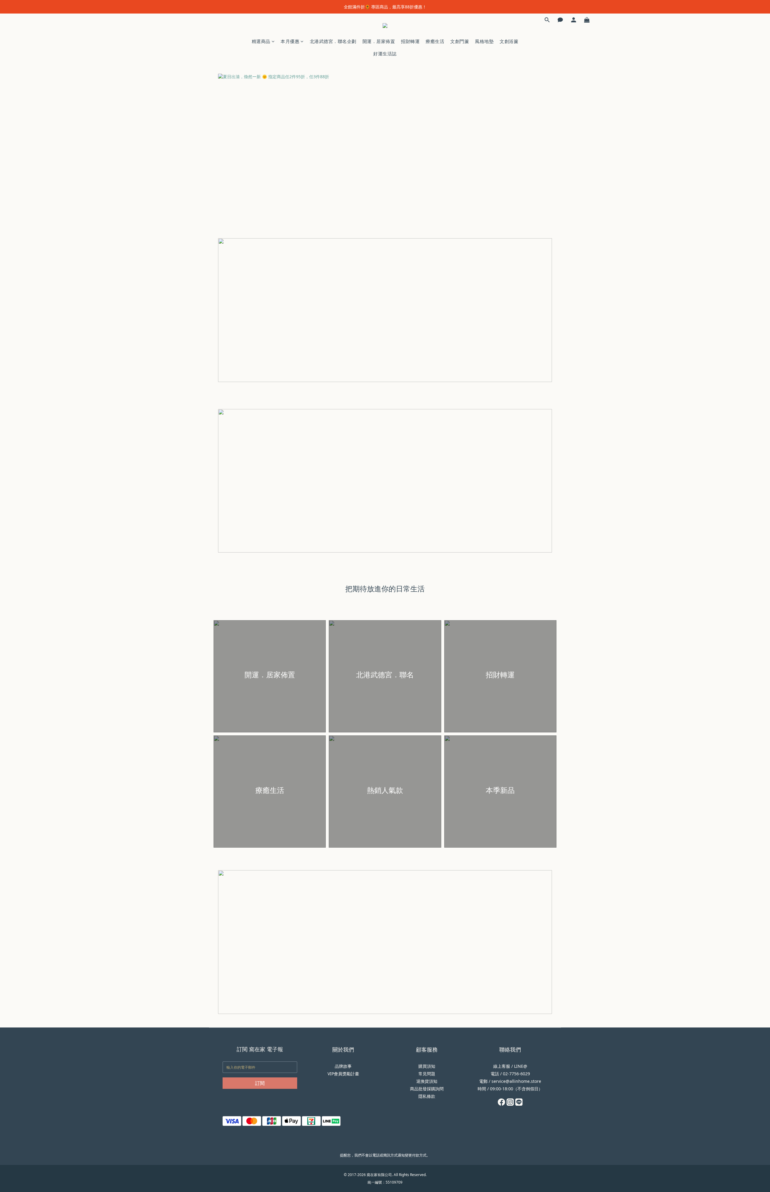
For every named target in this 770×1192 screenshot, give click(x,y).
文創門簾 (459, 41)
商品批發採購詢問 (427, 1089)
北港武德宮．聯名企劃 (333, 41)
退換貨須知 (426, 1081)
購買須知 (426, 1066)
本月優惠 (290, 41)
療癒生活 (435, 41)
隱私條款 (426, 1096)
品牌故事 (343, 1066)
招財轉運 (410, 41)
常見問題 (426, 1073)
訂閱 (260, 1083)
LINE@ (520, 1066)
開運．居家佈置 (378, 41)
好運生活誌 (385, 54)
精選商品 (261, 41)
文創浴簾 (509, 41)
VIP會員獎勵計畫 (343, 1073)
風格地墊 (484, 41)
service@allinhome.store (516, 1081)
